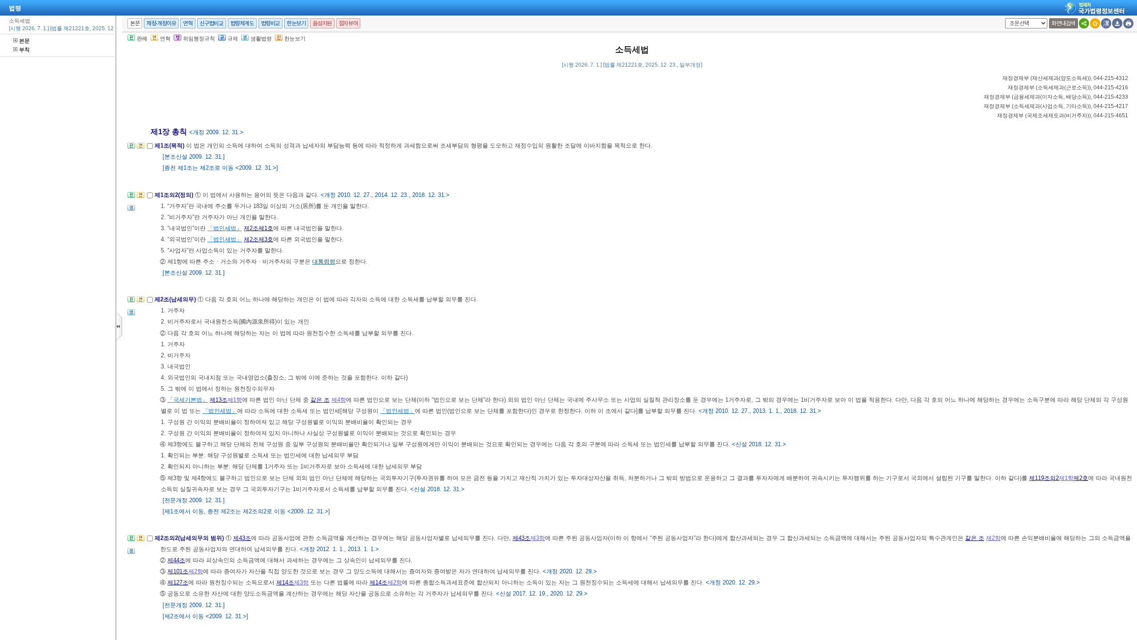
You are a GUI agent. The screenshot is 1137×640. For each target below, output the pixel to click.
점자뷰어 (348, 23)
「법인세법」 (224, 228)
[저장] (1117, 23)
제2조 (251, 228)
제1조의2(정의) (175, 195)
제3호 (265, 239)
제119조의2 (1044, 478)
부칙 (24, 50)
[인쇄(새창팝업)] (1128, 23)
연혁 (187, 23)
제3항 (537, 538)
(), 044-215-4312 (1065, 78)
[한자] (1106, 23)
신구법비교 (211, 23)
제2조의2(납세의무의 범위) (190, 538)
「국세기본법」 (187, 399)
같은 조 (320, 399)
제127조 (177, 582)
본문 (24, 41)
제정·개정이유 (161, 23)
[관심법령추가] (1095, 23)
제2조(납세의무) (176, 299)
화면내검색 (1063, 23)
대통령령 (323, 261)
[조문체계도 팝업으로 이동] (131, 148)
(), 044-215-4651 (1062, 115)
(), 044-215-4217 (1056, 106)
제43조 (242, 538)
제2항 (993, 538)
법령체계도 (242, 23)
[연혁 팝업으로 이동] (140, 148)
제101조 (177, 571)
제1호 (265, 228)
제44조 (176, 560)
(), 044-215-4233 (1056, 97)
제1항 (234, 399)
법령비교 (270, 23)
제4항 (338, 399)
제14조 (285, 582)
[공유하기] (1084, 23)
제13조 (218, 399)
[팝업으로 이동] (131, 210)
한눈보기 (296, 23)
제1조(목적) (170, 145)
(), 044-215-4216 (1068, 87)
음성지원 (322, 23)
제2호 (1080, 478)
